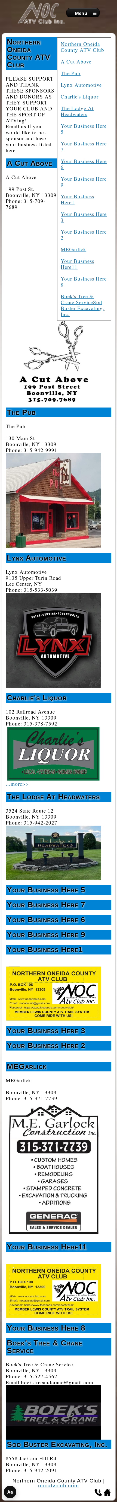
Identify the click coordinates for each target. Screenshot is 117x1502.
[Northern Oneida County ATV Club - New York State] (41, 13)
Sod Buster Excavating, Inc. (82, 308)
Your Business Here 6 (84, 164)
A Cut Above (76, 61)
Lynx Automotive (81, 84)
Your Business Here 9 (84, 181)
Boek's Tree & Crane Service (77, 299)
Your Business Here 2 (84, 234)
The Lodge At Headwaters (77, 111)
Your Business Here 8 (84, 281)
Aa (10, 1492)
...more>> (17, 783)
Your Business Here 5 (84, 128)
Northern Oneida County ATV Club (82, 46)
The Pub (71, 73)
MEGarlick (73, 249)
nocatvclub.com (58, 1485)
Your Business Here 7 (84, 146)
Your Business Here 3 (84, 217)
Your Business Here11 (77, 263)
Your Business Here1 (77, 199)
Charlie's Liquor (79, 96)
